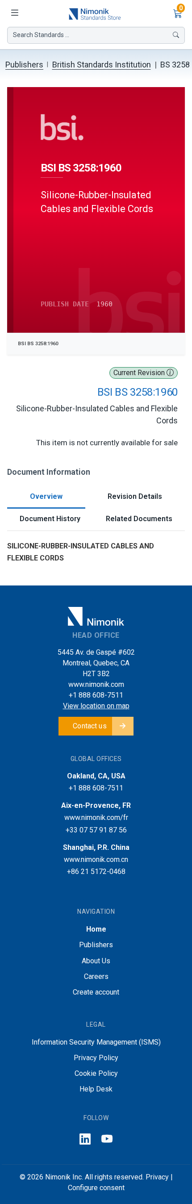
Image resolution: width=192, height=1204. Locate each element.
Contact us (90, 726)
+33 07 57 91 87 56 (96, 830)
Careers (96, 976)
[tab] (46, 497)
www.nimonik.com (96, 684)
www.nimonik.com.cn (96, 859)
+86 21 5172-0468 (96, 871)
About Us (96, 961)
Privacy (157, 1177)
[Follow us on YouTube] (107, 1139)
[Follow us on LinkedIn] (85, 1139)
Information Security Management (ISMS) (96, 1042)
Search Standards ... (41, 34)
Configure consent (96, 1187)
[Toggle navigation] (14, 13)
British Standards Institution (101, 64)
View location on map (96, 706)
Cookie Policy (96, 1073)
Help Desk (96, 1089)
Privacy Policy (96, 1058)
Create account (96, 992)
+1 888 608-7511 (96, 695)
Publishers (24, 64)
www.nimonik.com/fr (96, 817)
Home (96, 929)
